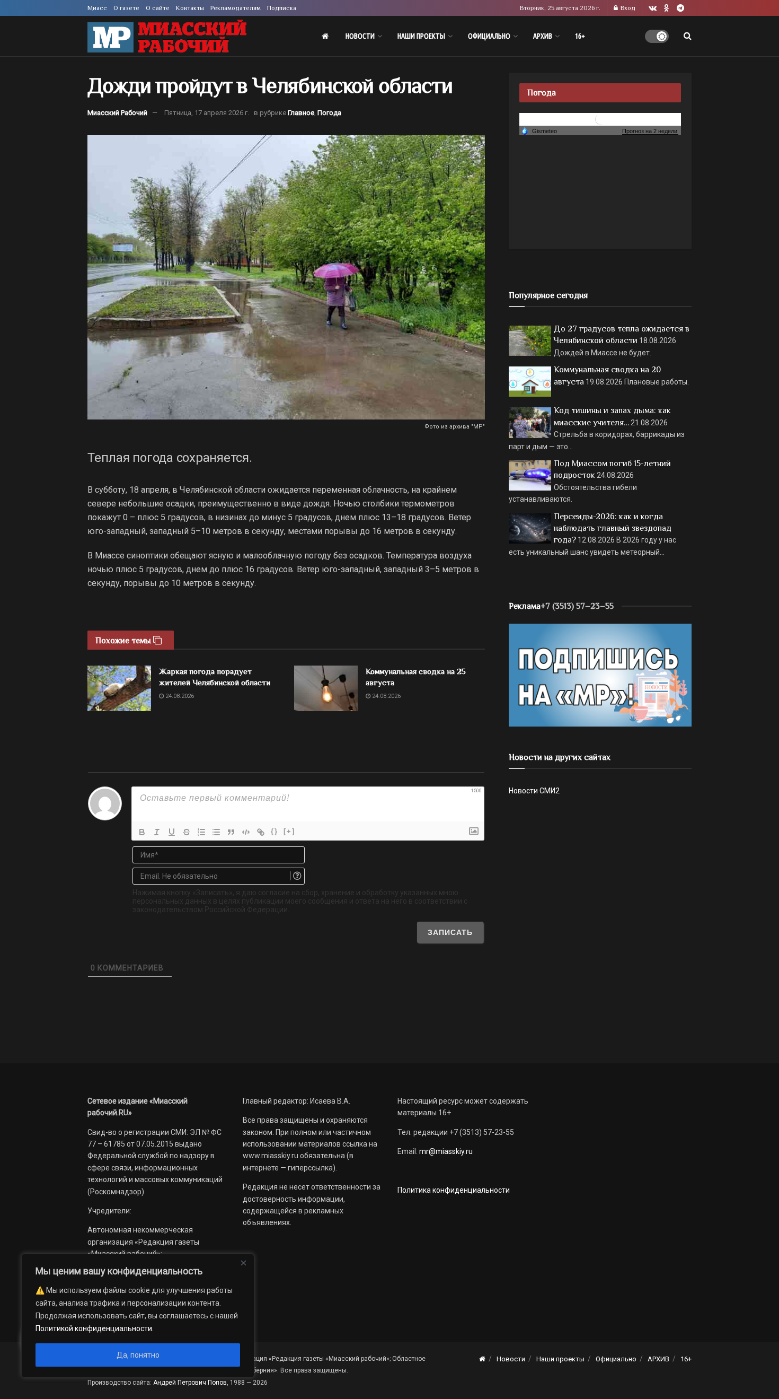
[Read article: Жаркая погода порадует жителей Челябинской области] (119, 688)
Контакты (190, 8)
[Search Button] (688, 36)
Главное (301, 113)
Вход (627, 8)
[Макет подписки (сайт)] (600, 674)
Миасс (97, 8)
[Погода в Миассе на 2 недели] (650, 131)
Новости (360, 36)
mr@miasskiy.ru (445, 1151)
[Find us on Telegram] (680, 8)
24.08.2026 (179, 696)
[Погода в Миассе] (600, 119)
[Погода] (539, 130)
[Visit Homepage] (166, 36)
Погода (329, 113)
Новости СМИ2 (534, 790)
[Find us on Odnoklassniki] (666, 8)
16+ (580, 36)
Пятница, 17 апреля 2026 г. (206, 113)
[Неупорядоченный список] (216, 832)
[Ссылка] (260, 832)
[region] (137, 1316)
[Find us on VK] (653, 8)
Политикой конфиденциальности (94, 1328)
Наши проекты (421, 36)
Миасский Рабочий (117, 113)
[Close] (243, 1262)
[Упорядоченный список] (201, 832)
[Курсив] (156, 832)
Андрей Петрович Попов (190, 1382)
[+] (289, 831)
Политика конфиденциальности (453, 1190)
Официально (489, 36)
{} (274, 831)
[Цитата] (231, 832)
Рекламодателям (235, 8)
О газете (126, 8)
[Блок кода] (245, 832)
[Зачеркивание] (186, 832)
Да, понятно (138, 1355)
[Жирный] (142, 832)
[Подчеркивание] (171, 832)
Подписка (281, 8)
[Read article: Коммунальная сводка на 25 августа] (326, 688)
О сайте (158, 8)
